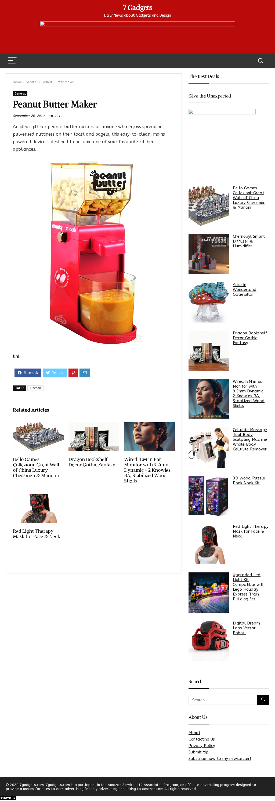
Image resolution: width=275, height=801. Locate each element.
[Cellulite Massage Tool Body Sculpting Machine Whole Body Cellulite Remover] (209, 447)
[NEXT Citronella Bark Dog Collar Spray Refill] (269, 787)
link (16, 356)
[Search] (260, 61)
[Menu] (12, 61)
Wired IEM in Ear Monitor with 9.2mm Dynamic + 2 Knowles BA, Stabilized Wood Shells (147, 470)
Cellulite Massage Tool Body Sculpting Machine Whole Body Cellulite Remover (250, 439)
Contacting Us (202, 739)
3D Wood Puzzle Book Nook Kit (249, 480)
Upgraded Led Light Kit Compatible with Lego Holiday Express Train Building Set (249, 586)
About (194, 732)
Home (17, 82)
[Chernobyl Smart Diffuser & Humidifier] (209, 254)
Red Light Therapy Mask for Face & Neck (36, 533)
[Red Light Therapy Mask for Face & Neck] (209, 544)
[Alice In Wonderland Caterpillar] (209, 302)
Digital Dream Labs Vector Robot (246, 628)
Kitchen (35, 388)
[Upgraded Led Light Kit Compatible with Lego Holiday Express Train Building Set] (209, 592)
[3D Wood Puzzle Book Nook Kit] (209, 496)
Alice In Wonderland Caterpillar (244, 289)
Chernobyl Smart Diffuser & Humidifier (249, 241)
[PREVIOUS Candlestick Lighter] (5, 787)
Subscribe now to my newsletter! (220, 758)
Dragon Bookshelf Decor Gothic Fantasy (91, 462)
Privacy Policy (202, 745)
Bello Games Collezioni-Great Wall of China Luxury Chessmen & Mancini (36, 467)
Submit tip (198, 752)
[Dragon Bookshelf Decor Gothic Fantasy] (209, 351)
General (32, 82)
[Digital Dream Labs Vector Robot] (209, 641)
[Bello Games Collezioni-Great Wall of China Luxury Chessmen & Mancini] (209, 206)
